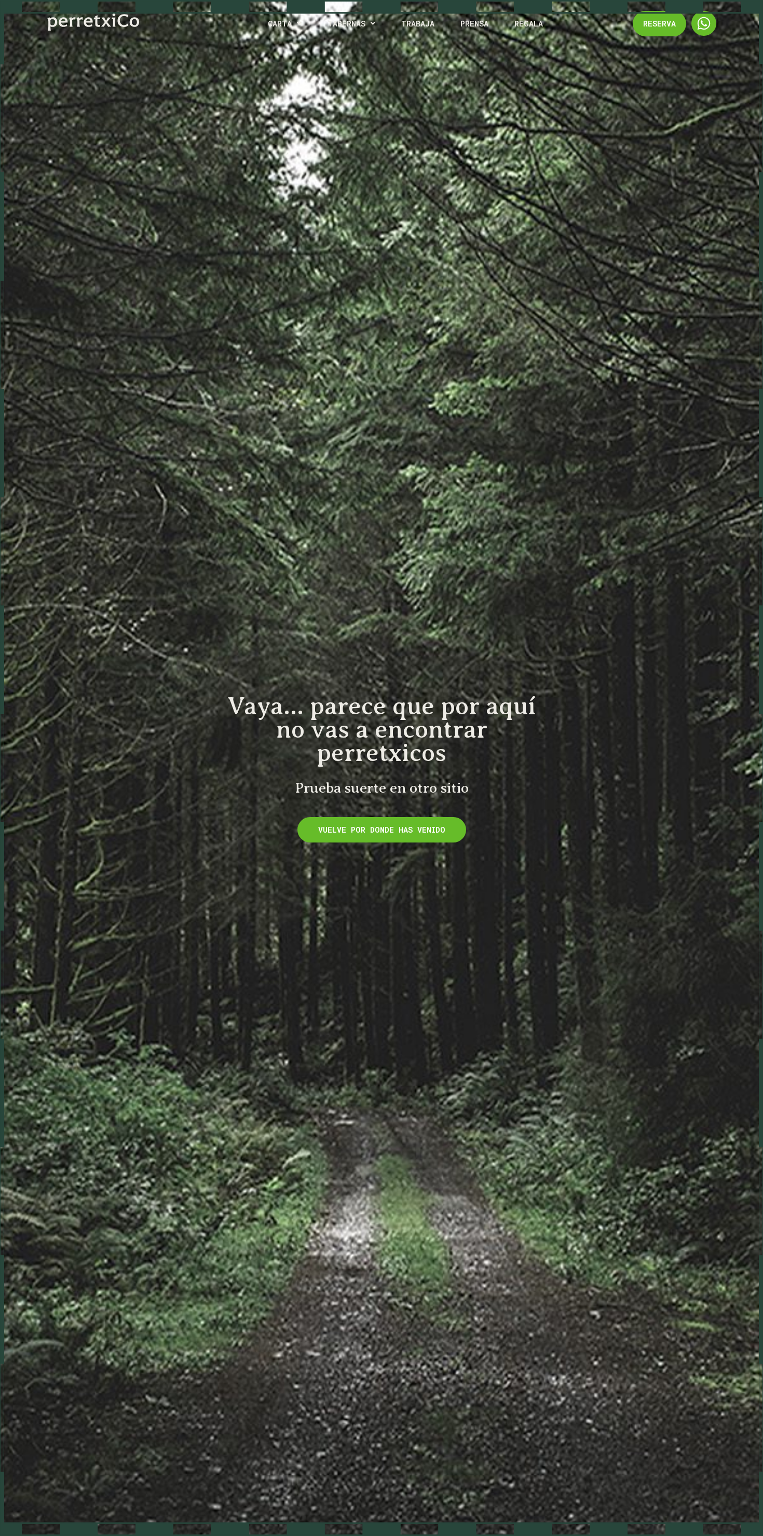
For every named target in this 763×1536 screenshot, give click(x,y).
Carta (280, 23)
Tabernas (346, 23)
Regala (528, 23)
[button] (285, 23)
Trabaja (417, 23)
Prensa (474, 23)
